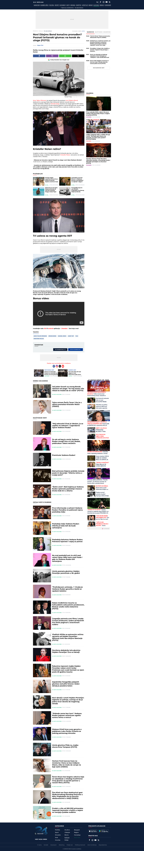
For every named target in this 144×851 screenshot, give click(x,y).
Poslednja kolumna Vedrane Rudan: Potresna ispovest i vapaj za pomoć (67, 541)
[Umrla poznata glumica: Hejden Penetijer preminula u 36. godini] (42, 575)
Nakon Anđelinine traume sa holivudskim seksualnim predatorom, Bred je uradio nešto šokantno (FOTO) (68, 606)
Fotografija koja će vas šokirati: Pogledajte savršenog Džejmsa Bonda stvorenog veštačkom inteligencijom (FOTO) (77, 190)
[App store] (92, 831)
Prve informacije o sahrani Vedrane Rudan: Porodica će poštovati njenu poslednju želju (67, 510)
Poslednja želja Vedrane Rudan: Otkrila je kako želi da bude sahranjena (65, 526)
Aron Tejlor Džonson (40, 336)
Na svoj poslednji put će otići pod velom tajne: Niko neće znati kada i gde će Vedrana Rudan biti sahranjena (67, 558)
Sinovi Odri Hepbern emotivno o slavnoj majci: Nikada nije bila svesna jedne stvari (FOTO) (99, 62)
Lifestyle (85, 5)
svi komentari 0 (60, 349)
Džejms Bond (52, 336)
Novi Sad (77, 838)
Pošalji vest (70, 845)
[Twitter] (109, 2)
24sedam (64, 329)
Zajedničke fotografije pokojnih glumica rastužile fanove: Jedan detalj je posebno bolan (66, 684)
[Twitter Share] (78, 56)
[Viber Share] (52, 56)
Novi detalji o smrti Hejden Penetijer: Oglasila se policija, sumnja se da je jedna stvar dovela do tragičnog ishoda (68, 701)
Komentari (107, 32)
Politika (51, 5)
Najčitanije (99, 32)
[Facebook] (100, 2)
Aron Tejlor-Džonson (39, 100)
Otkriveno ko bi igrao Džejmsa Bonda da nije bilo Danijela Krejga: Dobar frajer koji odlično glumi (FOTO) (51, 190)
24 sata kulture (79, 8)
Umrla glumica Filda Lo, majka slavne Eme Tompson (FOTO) (65, 746)
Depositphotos (103, 845)
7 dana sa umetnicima (67, 8)
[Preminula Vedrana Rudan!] (42, 459)
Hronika (72, 5)
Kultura (96, 5)
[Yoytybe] (106, 2)
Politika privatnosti (80, 845)
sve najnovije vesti (98, 68)
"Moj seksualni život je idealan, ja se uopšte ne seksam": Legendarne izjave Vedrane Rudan (67, 426)
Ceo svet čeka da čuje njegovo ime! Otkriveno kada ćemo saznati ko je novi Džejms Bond (74, 373)
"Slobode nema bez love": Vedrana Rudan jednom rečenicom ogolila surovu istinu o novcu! (67, 715)
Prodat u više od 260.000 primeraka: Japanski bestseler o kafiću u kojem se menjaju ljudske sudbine (67, 810)
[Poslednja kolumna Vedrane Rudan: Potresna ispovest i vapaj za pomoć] (42, 544)
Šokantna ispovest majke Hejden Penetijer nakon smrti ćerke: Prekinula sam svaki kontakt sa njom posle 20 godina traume (68, 669)
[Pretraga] (97, 2)
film (77, 336)
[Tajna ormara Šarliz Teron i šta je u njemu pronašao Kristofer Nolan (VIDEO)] (42, 407)
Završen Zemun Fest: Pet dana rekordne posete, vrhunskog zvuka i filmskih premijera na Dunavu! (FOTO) (98, 161)
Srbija (102, 5)
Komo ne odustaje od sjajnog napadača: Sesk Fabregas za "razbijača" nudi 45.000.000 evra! (99, 56)
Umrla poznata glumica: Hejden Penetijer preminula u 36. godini (66, 572)
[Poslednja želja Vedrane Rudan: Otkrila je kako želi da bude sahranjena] (42, 528)
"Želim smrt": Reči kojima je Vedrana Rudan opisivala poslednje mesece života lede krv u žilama (68, 489)
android (50, 329)
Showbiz (62, 5)
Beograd (77, 830)
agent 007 (71, 336)
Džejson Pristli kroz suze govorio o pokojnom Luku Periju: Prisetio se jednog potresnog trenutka (67, 731)
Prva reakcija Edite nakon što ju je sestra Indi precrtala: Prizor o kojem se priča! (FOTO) (98, 113)
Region (76, 832)
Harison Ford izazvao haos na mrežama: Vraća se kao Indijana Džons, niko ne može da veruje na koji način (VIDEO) (66, 764)
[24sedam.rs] (38, 2)
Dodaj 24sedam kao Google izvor (59, 60)
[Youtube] (63, 366)
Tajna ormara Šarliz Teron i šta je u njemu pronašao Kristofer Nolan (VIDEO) (67, 404)
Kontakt (46, 845)
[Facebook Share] (39, 56)
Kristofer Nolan (65, 155)
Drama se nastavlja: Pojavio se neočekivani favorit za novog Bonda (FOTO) (51, 373)
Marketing (61, 845)
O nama (39, 845)
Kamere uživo (44, 5)
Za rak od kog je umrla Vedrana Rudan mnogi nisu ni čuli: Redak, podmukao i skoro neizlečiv (66, 441)
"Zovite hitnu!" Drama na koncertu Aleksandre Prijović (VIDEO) (100, 36)
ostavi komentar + (75, 349)
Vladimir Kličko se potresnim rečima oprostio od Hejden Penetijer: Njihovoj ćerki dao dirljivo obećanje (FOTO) (67, 637)
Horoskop (108, 5)
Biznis (90, 5)
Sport (57, 5)
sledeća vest (72, 370)
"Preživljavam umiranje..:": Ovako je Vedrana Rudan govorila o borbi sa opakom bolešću (67, 589)
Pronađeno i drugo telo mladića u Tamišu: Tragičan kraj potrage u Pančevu (100, 50)
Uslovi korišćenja (91, 845)
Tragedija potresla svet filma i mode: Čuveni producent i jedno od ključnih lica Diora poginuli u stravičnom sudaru (68, 622)
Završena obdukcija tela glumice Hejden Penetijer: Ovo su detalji (66, 651)
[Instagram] (103, 2)
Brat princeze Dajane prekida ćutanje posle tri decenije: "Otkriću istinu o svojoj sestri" (68, 473)
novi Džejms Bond (72, 100)
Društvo (78, 5)
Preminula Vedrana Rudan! (63, 455)
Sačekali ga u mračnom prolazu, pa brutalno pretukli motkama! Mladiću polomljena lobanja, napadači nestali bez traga (100, 43)
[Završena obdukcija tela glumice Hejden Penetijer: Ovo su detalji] (42, 654)
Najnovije (37, 5)
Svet (67, 5)
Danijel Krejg (55, 104)
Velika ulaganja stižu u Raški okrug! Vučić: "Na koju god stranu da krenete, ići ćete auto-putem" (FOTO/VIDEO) (98, 137)
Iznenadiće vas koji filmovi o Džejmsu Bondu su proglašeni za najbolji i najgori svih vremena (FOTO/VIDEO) (77, 179)
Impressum (53, 845)
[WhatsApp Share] (65, 56)
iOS (45, 329)
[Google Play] (103, 831)
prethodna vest (49, 370)
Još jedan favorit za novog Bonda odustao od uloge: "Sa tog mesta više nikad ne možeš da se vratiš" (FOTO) (68, 389)
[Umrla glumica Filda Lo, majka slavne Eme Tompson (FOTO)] (42, 749)
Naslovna (35, 31)
